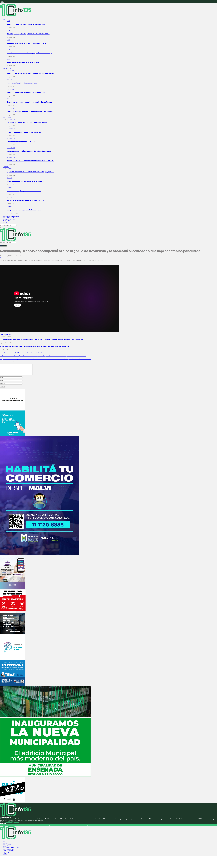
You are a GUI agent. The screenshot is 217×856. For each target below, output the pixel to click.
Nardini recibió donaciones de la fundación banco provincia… (30, 161)
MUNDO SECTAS (8, 217)
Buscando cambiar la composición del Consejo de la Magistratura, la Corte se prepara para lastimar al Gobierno (34, 346)
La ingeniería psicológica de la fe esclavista (24, 210)
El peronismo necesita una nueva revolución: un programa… (30, 172)
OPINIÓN (6, 167)
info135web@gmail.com (12, 822)
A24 (1, 334)
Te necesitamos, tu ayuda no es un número (24, 191)
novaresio (8, 334)
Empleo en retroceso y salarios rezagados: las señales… (29, 102)
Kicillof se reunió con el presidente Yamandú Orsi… (27, 92)
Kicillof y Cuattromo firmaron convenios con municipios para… (31, 73)
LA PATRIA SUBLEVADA (11, 216)
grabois (4, 334)
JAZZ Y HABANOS (9, 219)
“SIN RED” (6, 220)
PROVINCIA (7, 68)
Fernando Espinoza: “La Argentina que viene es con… (27, 123)
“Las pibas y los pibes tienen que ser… (22, 83)
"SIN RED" (3, 245)
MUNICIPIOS (7, 117)
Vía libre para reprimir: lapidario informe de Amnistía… (28, 34)
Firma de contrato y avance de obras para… (24, 132)
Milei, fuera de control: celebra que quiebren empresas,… (29, 53)
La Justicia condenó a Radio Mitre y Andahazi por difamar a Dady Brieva (22, 353)
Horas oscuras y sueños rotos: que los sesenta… (26, 200)
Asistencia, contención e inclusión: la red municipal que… (29, 151)
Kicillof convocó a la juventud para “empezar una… (27, 24)
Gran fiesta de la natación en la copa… (22, 142)
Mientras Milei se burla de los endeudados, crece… (27, 43)
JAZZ (5, 222)
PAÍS (4, 19)
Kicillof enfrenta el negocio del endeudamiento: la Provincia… (31, 112)
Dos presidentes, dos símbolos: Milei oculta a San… (27, 181)
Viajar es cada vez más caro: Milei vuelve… (23, 62)
